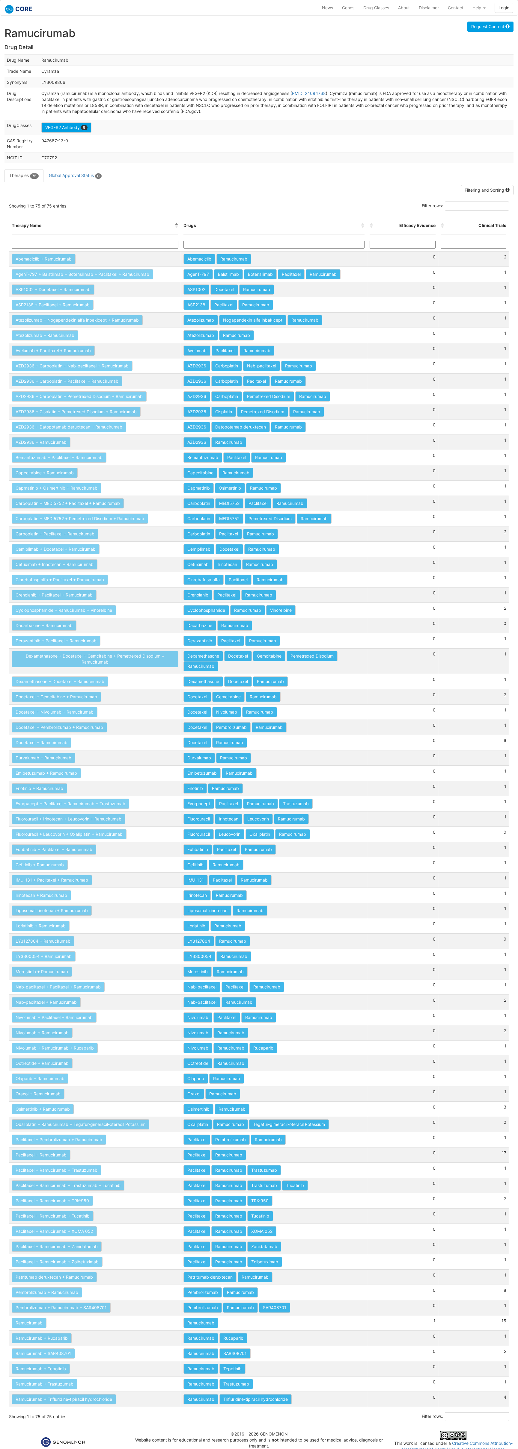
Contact (455, 7)
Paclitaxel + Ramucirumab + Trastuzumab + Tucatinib (68, 1185)
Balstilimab (228, 274)
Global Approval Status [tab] (74, 175)
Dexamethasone (203, 655)
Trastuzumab (296, 803)
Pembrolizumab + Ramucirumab (47, 1292)
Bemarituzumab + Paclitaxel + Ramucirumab (59, 457)
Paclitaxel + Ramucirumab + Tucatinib (53, 1215)
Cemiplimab (198, 549)
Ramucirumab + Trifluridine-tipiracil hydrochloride (64, 1399)
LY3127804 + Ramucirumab (43, 941)
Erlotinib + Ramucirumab (39, 788)
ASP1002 (196, 289)
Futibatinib (197, 849)
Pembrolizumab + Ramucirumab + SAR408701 (61, 1307)
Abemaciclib (199, 258)
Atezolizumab (200, 319)
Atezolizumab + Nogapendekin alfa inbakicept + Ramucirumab (77, 319)
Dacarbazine (199, 625)
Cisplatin (223, 411)
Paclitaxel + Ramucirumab (41, 1154)
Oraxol (193, 1093)
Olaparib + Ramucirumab (40, 1078)
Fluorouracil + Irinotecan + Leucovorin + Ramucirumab (68, 818)
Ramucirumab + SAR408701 (43, 1353)
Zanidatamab (264, 1246)
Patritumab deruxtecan (210, 1277)
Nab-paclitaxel (261, 365)
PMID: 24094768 (309, 93)
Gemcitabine (269, 655)
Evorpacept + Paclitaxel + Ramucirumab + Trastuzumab (70, 803)
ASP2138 (196, 304)
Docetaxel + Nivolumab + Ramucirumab (55, 711)
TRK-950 (260, 1200)
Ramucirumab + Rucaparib (42, 1338)
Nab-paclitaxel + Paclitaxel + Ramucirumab (58, 986)
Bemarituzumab (202, 457)
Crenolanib (197, 594)
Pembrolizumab (231, 727)
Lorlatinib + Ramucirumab (41, 925)
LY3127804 (198, 941)
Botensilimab (260, 274)
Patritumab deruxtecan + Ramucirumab (54, 1277)
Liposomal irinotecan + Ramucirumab (52, 910)
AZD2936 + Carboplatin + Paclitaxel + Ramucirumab (67, 381)
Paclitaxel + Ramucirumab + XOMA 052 (54, 1231)
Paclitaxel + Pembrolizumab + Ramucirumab (59, 1139)
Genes (348, 7)
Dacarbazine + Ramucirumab (44, 625)
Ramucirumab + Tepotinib (41, 1368)
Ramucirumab (233, 258)
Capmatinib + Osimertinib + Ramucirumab (56, 487)
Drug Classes (376, 7)
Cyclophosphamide (206, 610)
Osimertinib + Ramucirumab (43, 1109)
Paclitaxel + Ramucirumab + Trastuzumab (56, 1170)
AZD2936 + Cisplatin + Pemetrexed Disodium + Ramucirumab (76, 411)
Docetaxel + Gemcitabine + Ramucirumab (56, 696)
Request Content (488, 26)
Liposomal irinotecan (207, 910)
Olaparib (195, 1078)
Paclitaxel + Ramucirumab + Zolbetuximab (57, 1261)
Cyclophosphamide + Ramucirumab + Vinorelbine (64, 610)
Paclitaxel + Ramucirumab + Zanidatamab (57, 1246)
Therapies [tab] (23, 175)
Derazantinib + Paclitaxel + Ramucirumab (56, 640)
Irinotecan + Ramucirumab (41, 895)
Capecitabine (200, 472)
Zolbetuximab (264, 1261)
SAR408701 (274, 1307)
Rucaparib (263, 1047)
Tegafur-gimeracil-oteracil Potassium (289, 1124)
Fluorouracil (198, 818)
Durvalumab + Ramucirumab (43, 757)
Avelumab (197, 350)
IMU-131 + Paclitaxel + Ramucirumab (52, 879)
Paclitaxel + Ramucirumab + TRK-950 (52, 1200)
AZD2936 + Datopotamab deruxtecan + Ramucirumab (69, 426)
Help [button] (477, 7)
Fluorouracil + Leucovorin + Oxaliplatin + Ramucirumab (69, 834)
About (404, 7)
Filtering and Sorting (485, 190)
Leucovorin (258, 818)
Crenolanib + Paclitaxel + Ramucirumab (54, 594)
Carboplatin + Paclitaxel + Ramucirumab (55, 533)
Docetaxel (224, 289)
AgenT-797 (198, 274)
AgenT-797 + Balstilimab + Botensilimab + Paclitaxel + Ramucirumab (82, 274)
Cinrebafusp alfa (203, 579)
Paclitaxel (291, 274)
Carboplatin (226, 365)
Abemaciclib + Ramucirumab (44, 258)
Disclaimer (429, 7)
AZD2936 (196, 365)
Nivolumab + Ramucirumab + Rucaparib (55, 1047)
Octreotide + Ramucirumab (42, 1063)
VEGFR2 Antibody (65, 127)
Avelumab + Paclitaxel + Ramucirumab (53, 350)
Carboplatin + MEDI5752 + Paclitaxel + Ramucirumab (68, 503)
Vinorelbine (281, 610)
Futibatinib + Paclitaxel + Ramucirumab (54, 849)
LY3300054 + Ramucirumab (44, 956)
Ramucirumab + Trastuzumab (44, 1383)
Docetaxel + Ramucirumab (41, 742)
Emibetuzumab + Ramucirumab (46, 773)
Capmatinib (198, 487)
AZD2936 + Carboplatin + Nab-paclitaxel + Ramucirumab (72, 365)
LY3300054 (199, 956)
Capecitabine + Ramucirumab (45, 472)
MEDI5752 (229, 503)
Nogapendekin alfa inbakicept (252, 319)
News (327, 7)
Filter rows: (432, 205)
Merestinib (197, 971)
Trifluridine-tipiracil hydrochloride (255, 1399)
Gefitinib (195, 864)
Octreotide (197, 1063)
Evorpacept (198, 803)
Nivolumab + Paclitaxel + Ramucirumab (54, 1017)
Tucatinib (295, 1185)
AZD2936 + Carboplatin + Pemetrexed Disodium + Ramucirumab (79, 396)
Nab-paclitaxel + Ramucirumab (46, 1002)
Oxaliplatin (259, 834)
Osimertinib (230, 487)
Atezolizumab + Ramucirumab (45, 335)
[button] (176, 225)
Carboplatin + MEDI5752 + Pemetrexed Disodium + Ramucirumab (80, 518)
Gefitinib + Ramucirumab (40, 864)
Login (504, 7)
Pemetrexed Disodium (268, 396)
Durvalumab (199, 757)
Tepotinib (232, 1368)
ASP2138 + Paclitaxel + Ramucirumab (53, 304)
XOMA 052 (261, 1231)
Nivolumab (226, 711)
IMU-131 (195, 879)
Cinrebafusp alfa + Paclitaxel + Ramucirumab (60, 579)
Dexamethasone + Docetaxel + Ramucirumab (60, 681)
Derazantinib (199, 640)
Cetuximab (198, 564)
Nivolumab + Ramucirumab (42, 1032)
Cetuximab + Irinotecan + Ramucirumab (55, 564)
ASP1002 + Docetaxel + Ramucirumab (53, 289)
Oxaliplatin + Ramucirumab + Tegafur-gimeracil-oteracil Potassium (80, 1124)
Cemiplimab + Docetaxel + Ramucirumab (56, 549)
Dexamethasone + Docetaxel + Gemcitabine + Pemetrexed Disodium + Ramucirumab (95, 658)
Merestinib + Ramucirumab (42, 971)
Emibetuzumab (202, 773)
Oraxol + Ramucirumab (38, 1093)
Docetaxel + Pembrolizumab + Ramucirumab (59, 727)
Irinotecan (227, 564)
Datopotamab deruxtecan (240, 426)
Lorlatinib (196, 925)
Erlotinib (195, 788)
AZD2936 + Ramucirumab (41, 442)
